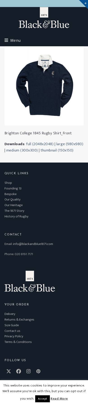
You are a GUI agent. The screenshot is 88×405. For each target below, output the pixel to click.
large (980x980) (69, 144)
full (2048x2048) (39, 144)
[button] (13, 40)
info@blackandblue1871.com (33, 244)
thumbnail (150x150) (57, 150)
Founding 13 (13, 188)
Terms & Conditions (18, 342)
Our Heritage (14, 205)
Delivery (10, 314)
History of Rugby (16, 216)
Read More (59, 398)
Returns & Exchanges (19, 319)
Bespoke (10, 194)
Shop (8, 183)
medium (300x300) (22, 150)
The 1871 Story (14, 211)
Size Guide (12, 325)
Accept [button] (42, 398)
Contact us (12, 331)
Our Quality (13, 199)
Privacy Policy (14, 336)
